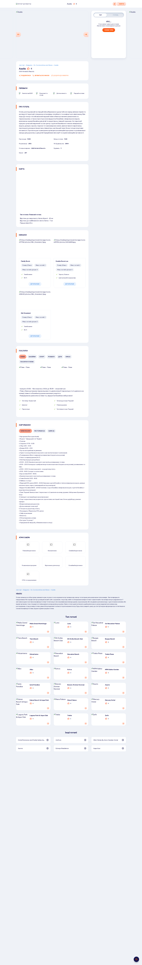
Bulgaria (29, 65)
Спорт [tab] (41, 357)
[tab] (100, 15)
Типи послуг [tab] (25, 431)
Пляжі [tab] (22, 357)
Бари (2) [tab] (51, 431)
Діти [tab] (60, 357)
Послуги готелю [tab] (27, 362)
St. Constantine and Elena (43, 65)
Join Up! (22, 65)
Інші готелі (71, 732)
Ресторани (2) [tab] (39, 431)
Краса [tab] (68, 357)
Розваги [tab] (51, 357)
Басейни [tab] (32, 357)
